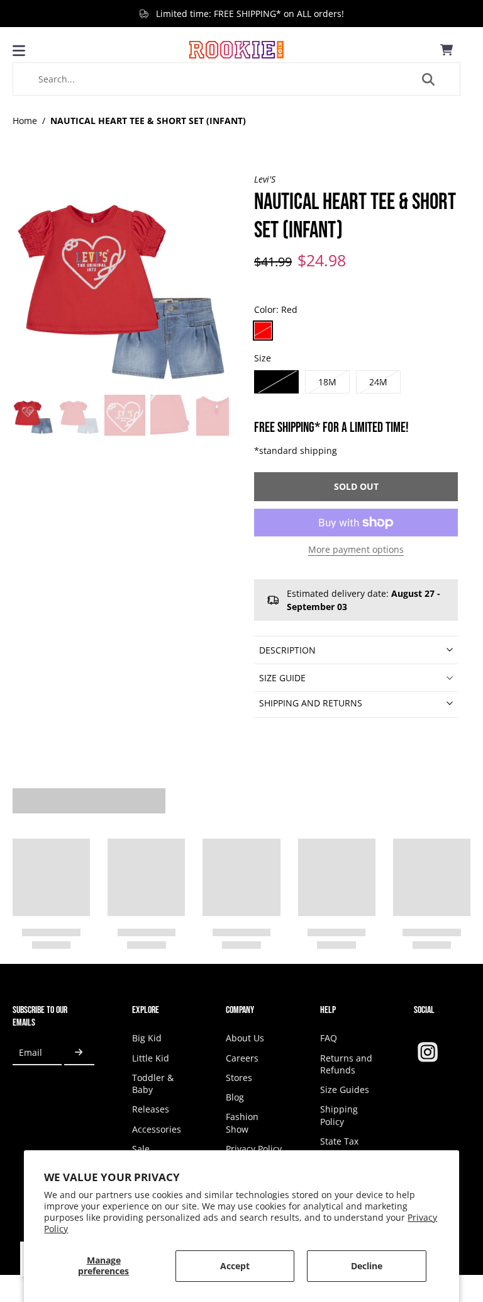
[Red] (263, 330)
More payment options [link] (356, 550)
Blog (235, 1097)
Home (25, 121)
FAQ (328, 1038)
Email (30, 1052)
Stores (239, 1078)
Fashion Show (242, 1123)
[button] (356, 486)
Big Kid (147, 1038)
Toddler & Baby (153, 1083)
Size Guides (344, 1089)
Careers (242, 1058)
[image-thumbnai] (33, 415)
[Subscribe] (79, 1052)
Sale (141, 1149)
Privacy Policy (254, 1149)
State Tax (339, 1141)
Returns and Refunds (346, 1064)
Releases (150, 1109)
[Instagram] (427, 1052)
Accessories (156, 1129)
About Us (245, 1038)
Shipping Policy (339, 1115)
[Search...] (428, 79)
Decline (366, 1266)
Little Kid (150, 1058)
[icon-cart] (446, 49)
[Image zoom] (121, 281)
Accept (235, 1266)
